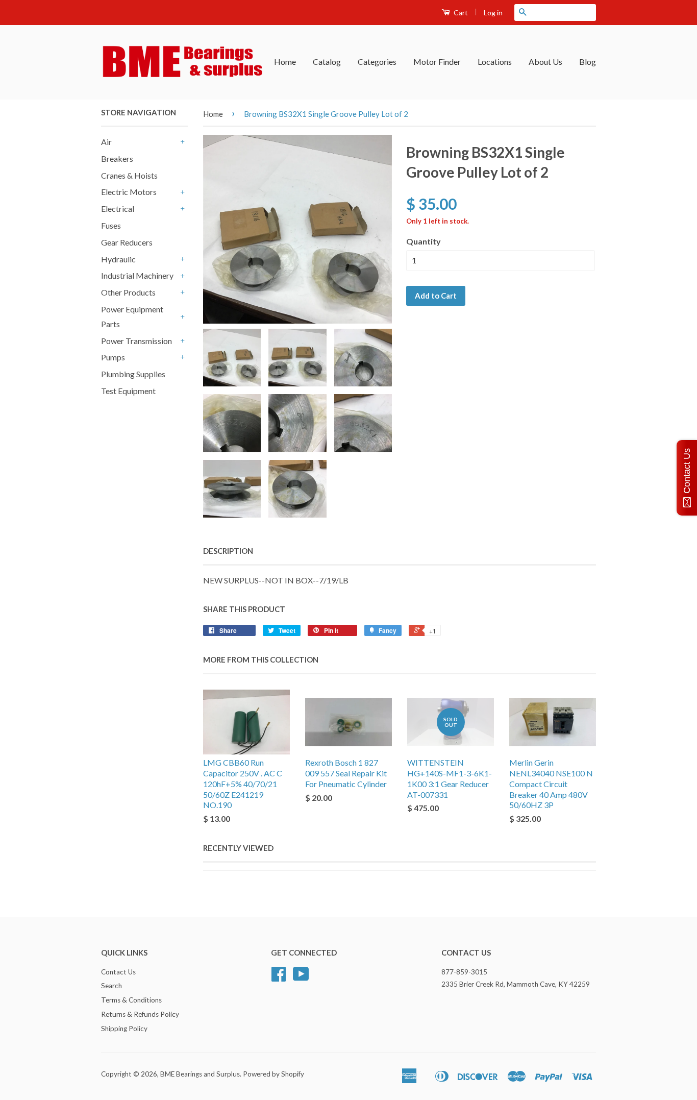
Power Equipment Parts (132, 316)
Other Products (128, 292)
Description (228, 550)
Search (111, 986)
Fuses (111, 225)
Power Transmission (136, 341)
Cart (460, 12)
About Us (545, 61)
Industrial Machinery (137, 275)
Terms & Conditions (131, 1000)
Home (285, 61)
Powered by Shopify (273, 1074)
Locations (495, 61)
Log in (493, 12)
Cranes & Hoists (129, 175)
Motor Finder (437, 61)
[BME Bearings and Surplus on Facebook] (278, 977)
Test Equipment (128, 391)
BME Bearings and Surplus (200, 1074)
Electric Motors (129, 192)
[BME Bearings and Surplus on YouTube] (301, 977)
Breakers (117, 158)
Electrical (117, 208)
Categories (377, 61)
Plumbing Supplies (133, 374)
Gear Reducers (127, 242)
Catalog (327, 61)
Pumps (113, 357)
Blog (587, 61)
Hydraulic (118, 259)
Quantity (423, 241)
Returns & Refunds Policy (140, 1014)
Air (106, 141)
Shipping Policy (124, 1028)
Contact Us (118, 972)
